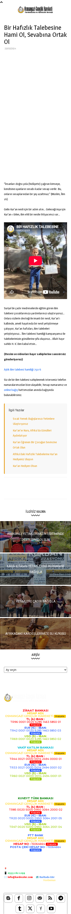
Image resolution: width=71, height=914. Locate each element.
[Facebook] (8, 57)
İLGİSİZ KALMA (36, 511)
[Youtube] (51, 909)
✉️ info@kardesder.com (18, 877)
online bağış (11, 390)
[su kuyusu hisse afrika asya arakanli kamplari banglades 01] (35, 633)
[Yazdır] (53, 57)
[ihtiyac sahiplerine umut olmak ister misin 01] (35, 569)
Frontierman (49, 880)
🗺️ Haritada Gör (45, 877)
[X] (17, 57)
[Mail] (40, 898)
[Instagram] (29, 898)
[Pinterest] (26, 57)
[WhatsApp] (35, 57)
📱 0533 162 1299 (14, 872)
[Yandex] (40, 909)
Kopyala (59, 716)
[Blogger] (8, 898)
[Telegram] (62, 57)
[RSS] (50, 898)
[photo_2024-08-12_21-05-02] (35, 601)
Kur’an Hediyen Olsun (25, 466)
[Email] (44, 57)
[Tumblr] (20, 909)
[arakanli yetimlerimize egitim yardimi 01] (35, 536)
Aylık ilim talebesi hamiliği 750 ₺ (22, 369)
